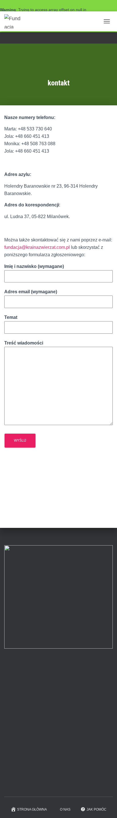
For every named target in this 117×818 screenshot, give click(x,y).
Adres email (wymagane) (30, 291)
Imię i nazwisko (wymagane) (34, 266)
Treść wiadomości (23, 343)
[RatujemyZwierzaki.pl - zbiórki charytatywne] (46, 784)
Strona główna (32, 809)
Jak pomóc (96, 809)
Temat (10, 317)
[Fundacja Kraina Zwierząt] (14, 21)
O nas (65, 809)
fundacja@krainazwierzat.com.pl (37, 247)
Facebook (58, 38)
